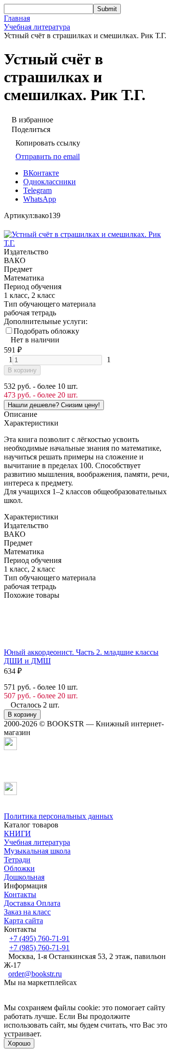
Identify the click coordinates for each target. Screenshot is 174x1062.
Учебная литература (37, 27)
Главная (17, 18)
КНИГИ (17, 833)
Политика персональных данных (58, 816)
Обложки (19, 868)
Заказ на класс (27, 912)
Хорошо (19, 1043)
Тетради (17, 860)
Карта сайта (23, 920)
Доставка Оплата (32, 903)
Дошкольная (24, 877)
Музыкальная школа (37, 851)
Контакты (20, 894)
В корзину (22, 370)
